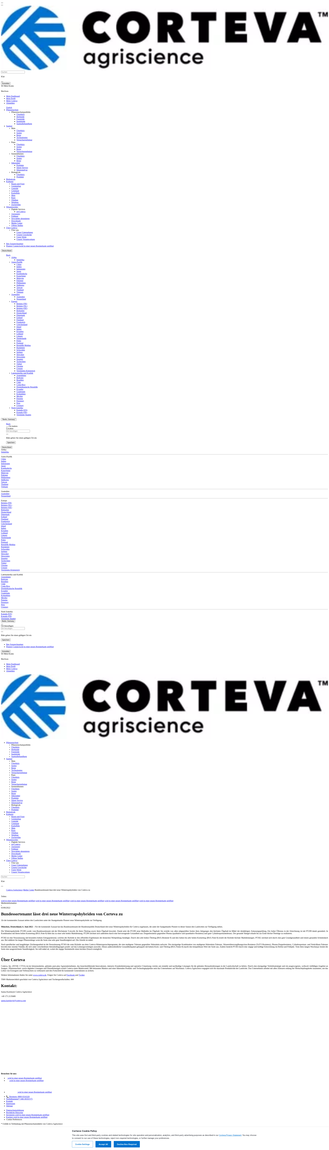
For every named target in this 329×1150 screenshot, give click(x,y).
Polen (18, 341)
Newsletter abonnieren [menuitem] (20, 218)
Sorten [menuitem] (19, 133)
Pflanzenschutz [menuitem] (12, 110)
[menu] (2, 2)
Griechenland (21, 324)
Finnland (20, 320)
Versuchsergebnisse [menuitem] (24, 140)
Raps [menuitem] (13, 142)
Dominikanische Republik (27, 387)
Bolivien (19, 378)
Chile (18, 382)
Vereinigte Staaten (23, 415)
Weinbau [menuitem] (15, 202)
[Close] (2, 624)
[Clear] (7, 434)
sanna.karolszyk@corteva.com (13, 1001)
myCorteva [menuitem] (20, 211)
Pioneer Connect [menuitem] (30, 246)
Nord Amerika (17, 408)
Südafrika (20, 260)
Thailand (20, 290)
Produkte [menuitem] (20, 165)
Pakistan (19, 281)
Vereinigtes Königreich (25, 371)
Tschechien (21, 361)
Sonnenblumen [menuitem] (17, 154)
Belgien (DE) (21, 308)
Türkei (19, 364)
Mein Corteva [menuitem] (11, 101)
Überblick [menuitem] (20, 114)
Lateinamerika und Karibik (22, 373)
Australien (15, 294)
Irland (18, 327)
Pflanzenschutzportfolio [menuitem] (20, 112)
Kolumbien (21, 394)
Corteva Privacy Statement (230, 1135)
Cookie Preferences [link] (14, 1119)
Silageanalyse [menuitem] (22, 170)
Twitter (81, 975)
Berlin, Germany (8, 621)
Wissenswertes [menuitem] (12, 207)
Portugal (19, 343)
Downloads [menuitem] (16, 221)
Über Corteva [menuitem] (11, 228)
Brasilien (20, 380)
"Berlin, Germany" (8, 419)
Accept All (103, 1144)
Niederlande (21, 338)
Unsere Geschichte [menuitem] (24, 235)
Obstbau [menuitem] (14, 200)
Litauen (19, 336)
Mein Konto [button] (7, 86)
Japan (18, 271)
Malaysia (20, 278)
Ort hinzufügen (7, 626)
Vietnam (19, 292)
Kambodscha (21, 274)
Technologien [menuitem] (22, 137)
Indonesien (20, 269)
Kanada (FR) (21, 412)
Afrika (14, 257)
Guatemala (20, 392)
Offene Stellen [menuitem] (17, 225)
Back (8, 255)
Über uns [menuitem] (15, 230)
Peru (18, 403)
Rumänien (20, 348)
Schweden (20, 350)
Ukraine (19, 366)
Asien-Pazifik (16, 262)
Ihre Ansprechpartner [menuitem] (14, 244)
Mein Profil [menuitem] (10, 98)
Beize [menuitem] (18, 135)
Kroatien (20, 331)
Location (9, 428)
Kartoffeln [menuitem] (15, 193)
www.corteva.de (39, 975)
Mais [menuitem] (13, 128)
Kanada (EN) (21, 410)
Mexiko (19, 396)
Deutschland (6, 251)
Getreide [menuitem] (14, 188)
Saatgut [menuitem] (9, 126)
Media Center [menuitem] (16, 223)
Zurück (9, 107)
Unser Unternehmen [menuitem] (24, 232)
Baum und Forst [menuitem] (17, 184)
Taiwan (19, 287)
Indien (19, 267)
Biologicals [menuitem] (15, 172)
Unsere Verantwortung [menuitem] (25, 239)
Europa (14, 301)
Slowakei (20, 355)
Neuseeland (21, 299)
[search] (2, 81)
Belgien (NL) (21, 306)
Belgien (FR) (21, 304)
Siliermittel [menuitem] (15, 163)
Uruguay (20, 405)
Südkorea (20, 285)
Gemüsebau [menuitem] (16, 186)
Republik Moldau (23, 345)
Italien (18, 329)
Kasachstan (21, 276)
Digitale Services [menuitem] (18, 209)
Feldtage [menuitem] (14, 216)
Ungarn (19, 368)
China (18, 264)
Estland (19, 318)
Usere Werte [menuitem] (21, 237)
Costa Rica (20, 385)
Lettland (19, 334)
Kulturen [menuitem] (9, 181)
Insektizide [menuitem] (20, 121)
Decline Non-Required (127, 1144)
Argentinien (21, 375)
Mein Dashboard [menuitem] (13, 96)
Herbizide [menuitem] (20, 117)
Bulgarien (20, 311)
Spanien (19, 359)
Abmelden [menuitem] (10, 103)
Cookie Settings (82, 1144)
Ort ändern (13, 426)
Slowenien (20, 357)
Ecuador (19, 389)
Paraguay (20, 401)
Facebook (71, 975)
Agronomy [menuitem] (15, 214)
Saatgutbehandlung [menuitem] (24, 124)
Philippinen (21, 283)
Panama (19, 398)
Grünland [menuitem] (15, 191)
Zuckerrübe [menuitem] (16, 205)
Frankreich (20, 322)
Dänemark (20, 315)
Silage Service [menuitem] (22, 168)
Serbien (19, 352)
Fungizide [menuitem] (20, 119)
